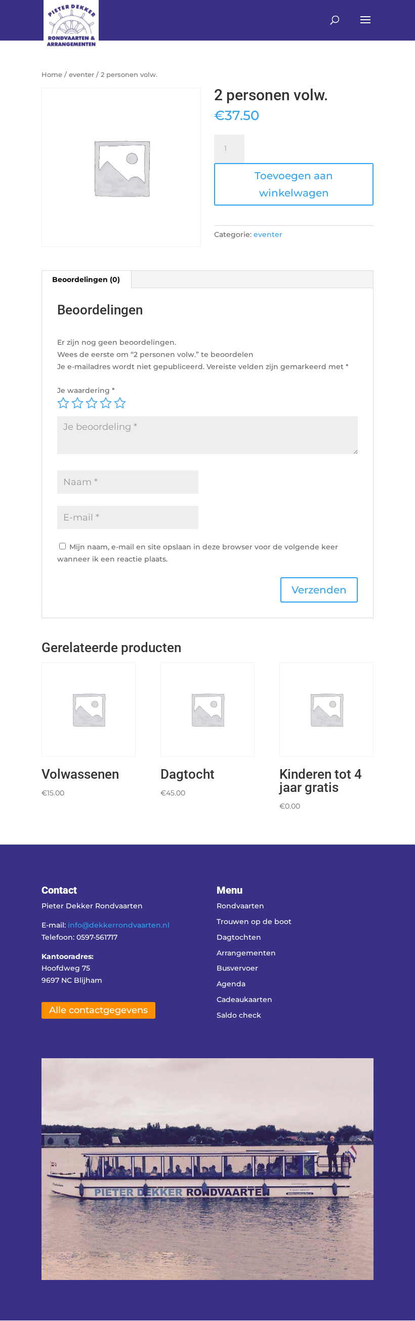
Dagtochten (239, 937)
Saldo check (239, 1015)
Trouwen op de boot (254, 921)
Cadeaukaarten (244, 999)
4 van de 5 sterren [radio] (106, 403)
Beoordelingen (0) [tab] (86, 279)
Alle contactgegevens (98, 1010)
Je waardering (86, 390)
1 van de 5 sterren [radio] (63, 403)
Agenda (231, 983)
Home (52, 74)
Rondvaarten (240, 905)
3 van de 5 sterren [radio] (92, 403)
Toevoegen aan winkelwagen (294, 184)
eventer (81, 74)
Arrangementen (246, 952)
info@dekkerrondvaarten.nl (119, 925)
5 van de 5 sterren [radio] (120, 403)
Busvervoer (237, 968)
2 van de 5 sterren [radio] (77, 403)
